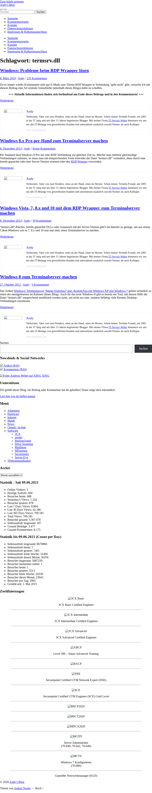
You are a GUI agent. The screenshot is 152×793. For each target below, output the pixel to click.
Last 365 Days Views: (20, 513)
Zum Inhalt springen (12, 1)
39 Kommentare (42, 220)
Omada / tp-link (16, 427)
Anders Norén (22, 788)
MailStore (20, 447)
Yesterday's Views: (18, 499)
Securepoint (22, 454)
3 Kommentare (40, 284)
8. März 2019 (8, 78)
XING (45, 375)
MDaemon (21, 450)
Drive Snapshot (24, 444)
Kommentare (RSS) (15, 369)
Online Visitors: (17, 489)
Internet (11, 417)
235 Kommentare (37, 78)
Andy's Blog (7, 4)
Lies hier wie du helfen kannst (17, 396)
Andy (21, 78)
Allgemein (13, 410)
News (10, 424)
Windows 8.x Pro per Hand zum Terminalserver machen (54, 140)
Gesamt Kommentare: (20, 529)
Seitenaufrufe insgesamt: (22, 523)
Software (12, 430)
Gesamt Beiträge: (17, 526)
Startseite (12, 18)
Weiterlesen (7, 100)
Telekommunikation (19, 460)
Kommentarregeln (18, 21)
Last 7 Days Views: (19, 506)
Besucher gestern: (18, 503)
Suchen (4, 342)
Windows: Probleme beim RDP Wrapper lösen (44, 70)
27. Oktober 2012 (10, 284)
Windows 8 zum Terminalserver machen (38, 276)
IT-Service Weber (118, 120)
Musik (11, 420)
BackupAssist (23, 440)
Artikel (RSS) (11, 365)
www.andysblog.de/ (36, 130)
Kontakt (12, 25)
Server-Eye (21, 457)
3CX (18, 434)
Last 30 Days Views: (20, 509)
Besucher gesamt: (18, 519)
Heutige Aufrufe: (17, 493)
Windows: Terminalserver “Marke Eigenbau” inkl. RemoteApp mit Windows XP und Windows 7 (71, 291)
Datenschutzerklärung (20, 28)
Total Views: (15, 516)
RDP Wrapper (79, 161)
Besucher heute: (17, 496)
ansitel (18, 437)
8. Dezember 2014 (11, 148)
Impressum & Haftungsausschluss (27, 31)
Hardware (13, 414)
